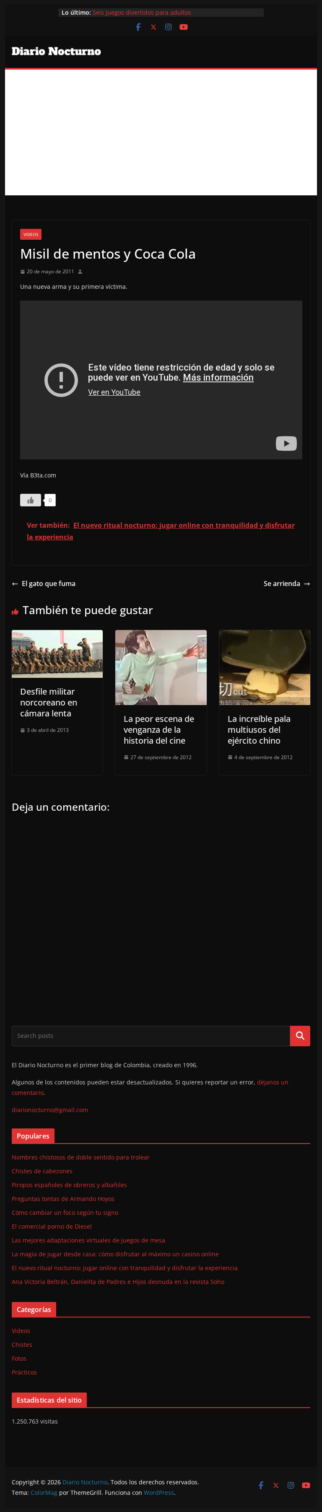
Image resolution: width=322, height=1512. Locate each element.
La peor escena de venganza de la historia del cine (159, 729)
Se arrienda (282, 583)
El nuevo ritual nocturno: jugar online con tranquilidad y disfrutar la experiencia (125, 1268)
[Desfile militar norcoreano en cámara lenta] (57, 636)
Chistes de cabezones (42, 1171)
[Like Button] (30, 500)
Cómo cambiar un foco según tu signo (65, 1212)
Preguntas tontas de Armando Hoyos (63, 1199)
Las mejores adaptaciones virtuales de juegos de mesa (88, 1240)
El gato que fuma (48, 583)
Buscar (300, 1035)
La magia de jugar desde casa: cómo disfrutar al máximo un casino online (115, 1254)
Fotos (19, 1358)
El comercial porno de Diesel (52, 1226)
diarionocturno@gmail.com (50, 1110)
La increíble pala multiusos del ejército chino (259, 729)
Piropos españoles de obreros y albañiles (69, 1185)
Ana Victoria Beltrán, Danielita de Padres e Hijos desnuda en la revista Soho (118, 1282)
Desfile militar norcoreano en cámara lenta (48, 702)
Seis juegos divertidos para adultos (142, 12)
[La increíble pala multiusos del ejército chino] (265, 636)
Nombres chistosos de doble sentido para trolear (81, 1157)
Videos (30, 234)
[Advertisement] (161, 132)
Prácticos (24, 1372)
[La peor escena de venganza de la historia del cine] (161, 636)
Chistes (22, 1345)
